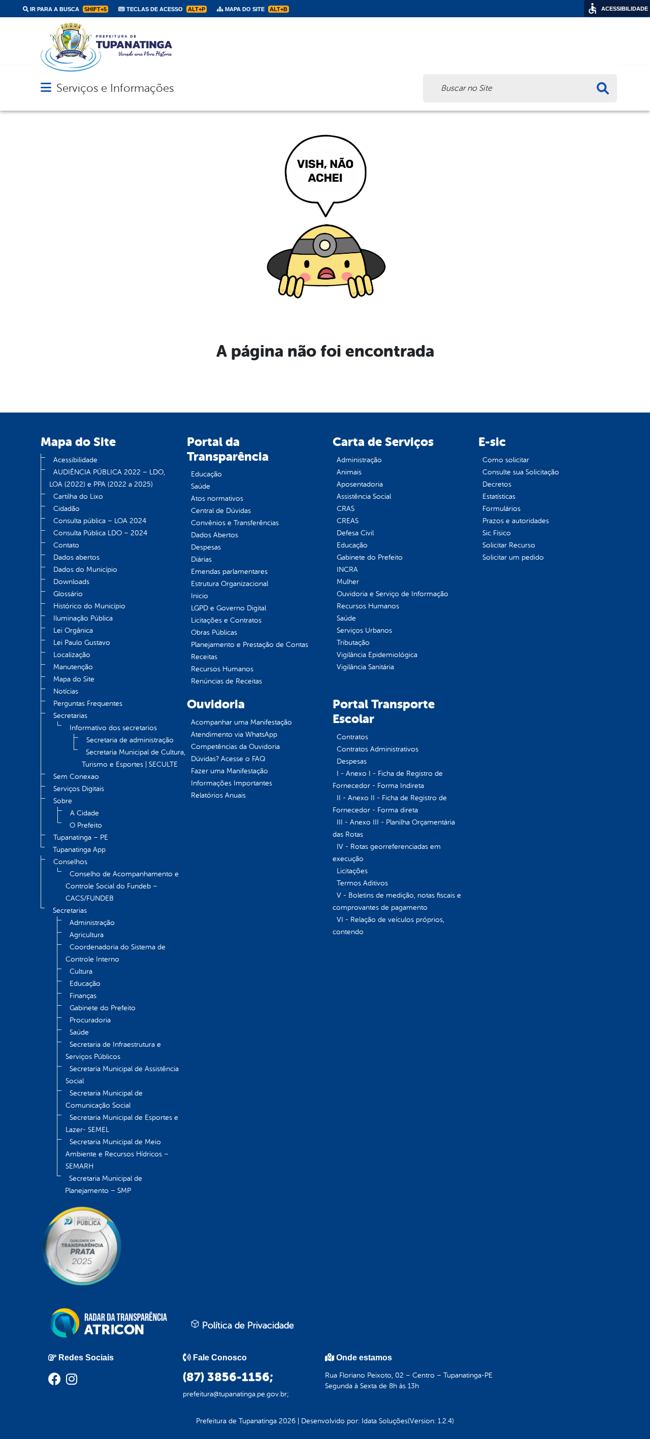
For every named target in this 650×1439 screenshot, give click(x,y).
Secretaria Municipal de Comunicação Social (104, 1099)
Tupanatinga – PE (80, 837)
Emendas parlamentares (229, 571)
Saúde (79, 1032)
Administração (92, 923)
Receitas (204, 657)
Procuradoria (90, 1020)
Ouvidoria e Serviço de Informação (392, 594)
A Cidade (84, 813)
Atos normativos (217, 498)
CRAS (345, 508)
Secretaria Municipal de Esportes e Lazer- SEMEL (122, 1124)
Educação (85, 983)
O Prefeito (86, 825)
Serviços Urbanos (364, 630)
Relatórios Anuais (218, 795)
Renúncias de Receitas (226, 681)
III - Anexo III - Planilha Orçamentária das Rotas (394, 828)
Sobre (62, 801)
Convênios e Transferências (235, 523)
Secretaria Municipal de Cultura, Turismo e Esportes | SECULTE (133, 758)
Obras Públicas (214, 632)
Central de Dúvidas (221, 511)
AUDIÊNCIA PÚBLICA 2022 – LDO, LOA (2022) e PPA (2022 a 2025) (107, 478)
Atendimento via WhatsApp (234, 734)
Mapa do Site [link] (255, 9)
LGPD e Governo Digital (228, 608)
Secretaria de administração (130, 740)
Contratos (352, 737)
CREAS (348, 521)
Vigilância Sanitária (365, 667)
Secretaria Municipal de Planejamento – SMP (103, 1184)
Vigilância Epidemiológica (377, 655)
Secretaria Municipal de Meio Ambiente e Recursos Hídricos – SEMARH (117, 1154)
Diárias (201, 559)
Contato (66, 545)
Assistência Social (364, 496)
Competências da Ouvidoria (235, 746)
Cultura (81, 971)
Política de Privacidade (247, 1325)
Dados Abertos (214, 535)
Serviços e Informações (115, 88)
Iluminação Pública (83, 618)
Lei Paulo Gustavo (81, 642)
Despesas (206, 547)
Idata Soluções (385, 1421)
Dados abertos (76, 557)
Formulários (501, 508)
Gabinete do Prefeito (103, 1008)
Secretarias (70, 716)
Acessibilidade (75, 460)
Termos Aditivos (362, 883)
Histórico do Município (89, 606)
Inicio (199, 596)
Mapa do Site (73, 679)
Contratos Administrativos (377, 749)
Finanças (83, 996)
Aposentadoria (360, 484)
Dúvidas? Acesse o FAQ (228, 759)
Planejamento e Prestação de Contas (249, 644)
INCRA (347, 569)
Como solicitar (505, 460)
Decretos (496, 484)
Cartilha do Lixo (78, 496)
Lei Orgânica (73, 630)
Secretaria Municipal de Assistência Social (122, 1075)
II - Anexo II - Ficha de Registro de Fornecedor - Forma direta (390, 804)
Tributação (353, 642)
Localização (71, 655)
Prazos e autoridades (515, 521)
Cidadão (66, 508)
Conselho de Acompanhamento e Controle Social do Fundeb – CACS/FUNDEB (122, 886)
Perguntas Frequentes (87, 703)
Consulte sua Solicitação (520, 472)
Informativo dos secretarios (113, 728)
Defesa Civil (355, 533)
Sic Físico (496, 533)
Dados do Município (85, 569)
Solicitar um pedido (513, 557)
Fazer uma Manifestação (229, 771)
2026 (286, 1421)
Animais (349, 472)
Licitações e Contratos (226, 620)
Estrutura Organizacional (229, 584)
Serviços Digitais (78, 789)
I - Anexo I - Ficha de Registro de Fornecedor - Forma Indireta (388, 780)
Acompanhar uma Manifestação (241, 722)
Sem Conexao (76, 776)
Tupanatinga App (79, 849)
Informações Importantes (231, 783)
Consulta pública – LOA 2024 (99, 521)
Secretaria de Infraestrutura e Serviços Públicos (113, 1050)
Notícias (65, 691)
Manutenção (73, 667)
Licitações (352, 871)
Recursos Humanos (222, 669)
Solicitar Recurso (508, 545)
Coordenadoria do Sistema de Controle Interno (116, 953)
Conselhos (70, 862)
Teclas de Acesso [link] (165, 9)
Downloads (71, 582)
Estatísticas (498, 496)
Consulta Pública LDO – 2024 (100, 533)
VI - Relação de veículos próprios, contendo (388, 926)
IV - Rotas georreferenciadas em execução (387, 853)
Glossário (68, 594)
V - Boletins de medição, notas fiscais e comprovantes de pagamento (397, 901)
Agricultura (87, 935)
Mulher (348, 582)
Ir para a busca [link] (67, 9)
